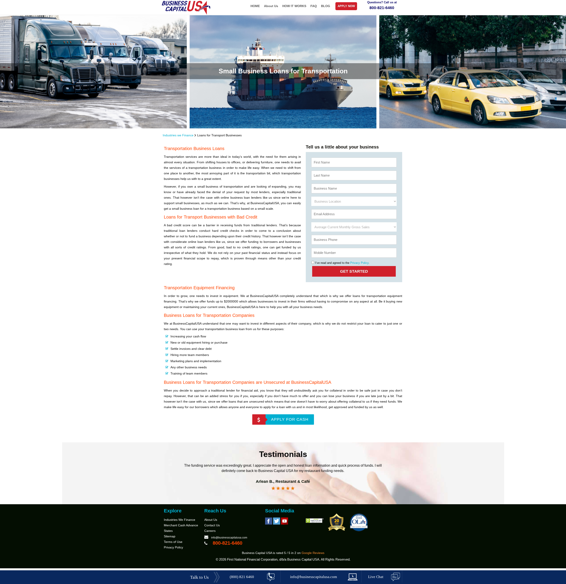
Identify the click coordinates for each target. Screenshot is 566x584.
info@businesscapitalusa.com (229, 537)
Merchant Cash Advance (181, 525)
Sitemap (169, 536)
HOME (255, 6)
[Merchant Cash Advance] (186, 13)
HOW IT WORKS (294, 6)
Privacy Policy (359, 262)
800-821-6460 (381, 8)
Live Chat (375, 577)
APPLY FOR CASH (289, 419)
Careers (210, 531)
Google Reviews (313, 553)
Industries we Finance (178, 135)
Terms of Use (173, 542)
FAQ (313, 6)
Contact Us (212, 525)
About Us (271, 6)
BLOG (325, 6)
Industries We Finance (179, 519)
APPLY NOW (346, 6)
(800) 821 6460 (242, 577)
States (168, 531)
